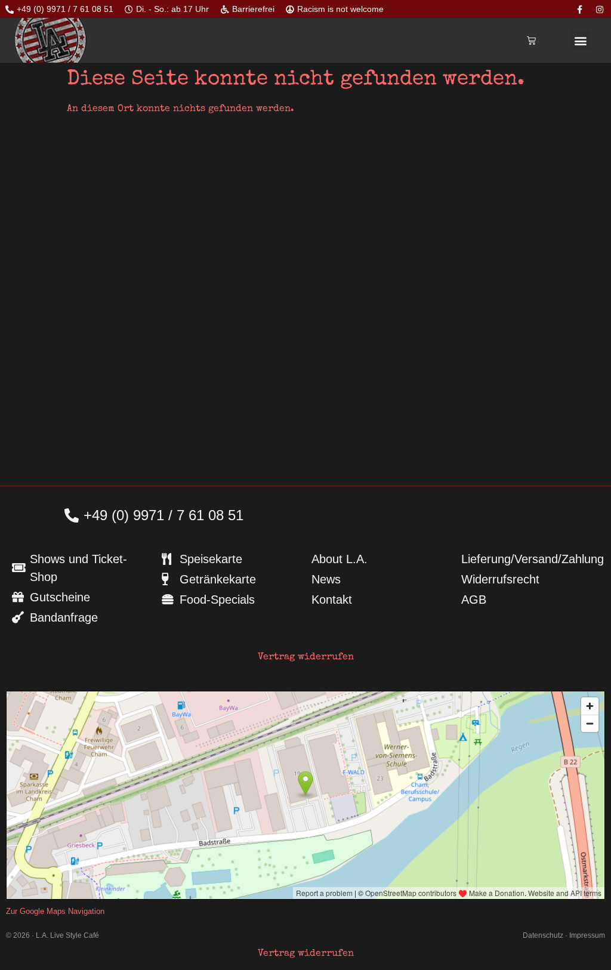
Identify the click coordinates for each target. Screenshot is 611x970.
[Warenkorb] (531, 40)
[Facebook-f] (580, 9)
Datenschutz (543, 935)
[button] (580, 40)
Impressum (587, 935)
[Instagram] (599, 9)
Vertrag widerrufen (306, 657)
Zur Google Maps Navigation (55, 911)
